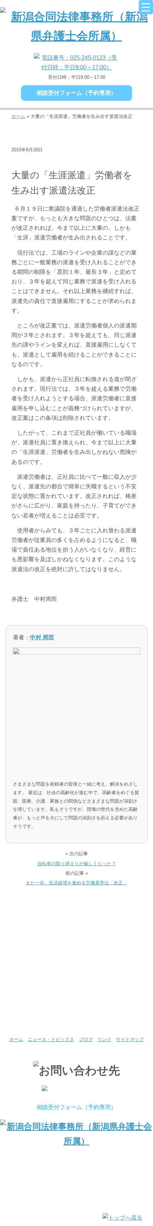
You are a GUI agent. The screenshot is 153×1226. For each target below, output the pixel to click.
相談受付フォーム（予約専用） (76, 93)
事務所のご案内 (38, 919)
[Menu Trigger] (146, 7)
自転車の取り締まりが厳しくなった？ (76, 863)
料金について (38, 984)
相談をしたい (114, 952)
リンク (104, 1039)
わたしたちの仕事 (38, 952)
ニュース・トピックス (39, 161)
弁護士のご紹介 (114, 919)
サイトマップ (130, 1039)
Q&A (38, 1016)
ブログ (80, 161)
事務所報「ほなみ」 (114, 984)
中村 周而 (42, 637)
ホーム (18, 116)
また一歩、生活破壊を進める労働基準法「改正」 (76, 882)
